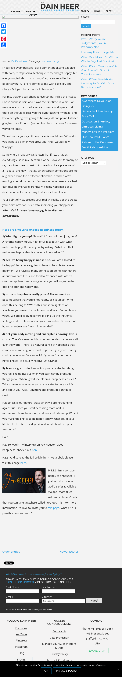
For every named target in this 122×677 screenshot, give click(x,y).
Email (9, 596)
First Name (12, 587)
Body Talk (88, 116)
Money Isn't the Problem (98, 131)
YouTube (21, 634)
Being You (88, 106)
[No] (118, 669)
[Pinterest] (4, 39)
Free (108, 11)
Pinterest (21, 640)
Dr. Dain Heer (19, 61)
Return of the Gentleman (98, 142)
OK (46, 670)
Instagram (21, 646)
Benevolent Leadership (97, 111)
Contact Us (59, 631)
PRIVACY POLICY (67, 670)
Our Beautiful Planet (95, 137)
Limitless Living (49, 61)
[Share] (4, 45)
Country (47, 596)
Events (29, 11)
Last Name (48, 587)
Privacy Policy (59, 654)
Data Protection (59, 637)
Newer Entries (69, 551)
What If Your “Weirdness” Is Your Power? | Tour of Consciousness (99, 70)
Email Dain (97, 650)
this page (53, 508)
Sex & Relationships (95, 147)
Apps (32, 15)
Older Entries (11, 551)
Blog (97, 11)
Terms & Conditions (59, 660)
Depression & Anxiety (96, 121)
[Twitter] (4, 32)
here (35, 450)
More (21, 659)
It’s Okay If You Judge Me (97, 52)
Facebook (21, 628)
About (15, 11)
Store (84, 11)
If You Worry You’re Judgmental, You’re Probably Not (94, 43)
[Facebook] (4, 26)
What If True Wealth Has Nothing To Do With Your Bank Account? (97, 83)
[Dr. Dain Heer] (60, 10)
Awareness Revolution (97, 101)
